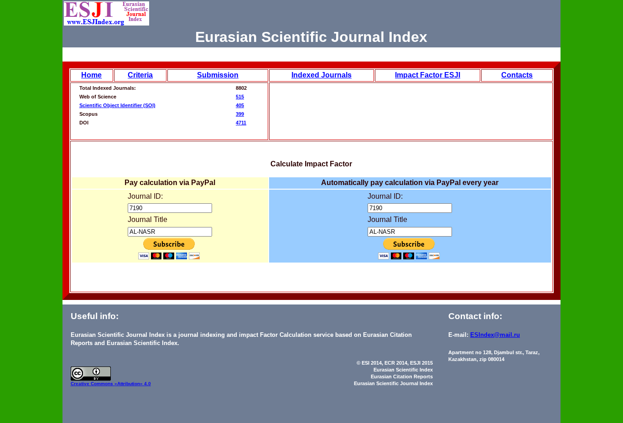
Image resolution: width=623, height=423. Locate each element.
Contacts (517, 75)
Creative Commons (92, 383)
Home (91, 75)
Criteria (140, 75)
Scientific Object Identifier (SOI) (117, 105)
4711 (241, 122)
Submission (218, 75)
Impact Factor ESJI (427, 75)
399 (240, 114)
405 (240, 105)
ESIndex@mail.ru (495, 334)
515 (240, 96)
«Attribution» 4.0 (132, 383)
